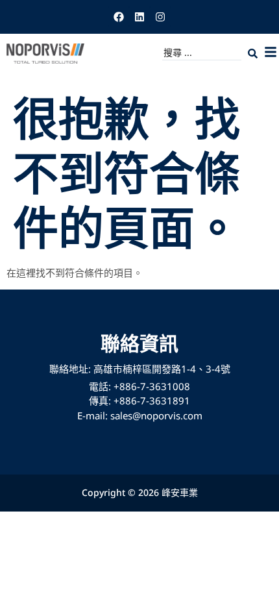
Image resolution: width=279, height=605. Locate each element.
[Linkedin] (139, 16)
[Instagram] (160, 16)
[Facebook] (118, 16)
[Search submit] (253, 53)
